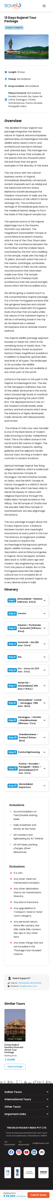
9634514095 (36, 983)
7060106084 (23, 983)
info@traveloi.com (28, 986)
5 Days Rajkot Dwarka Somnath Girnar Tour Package (13, 1048)
